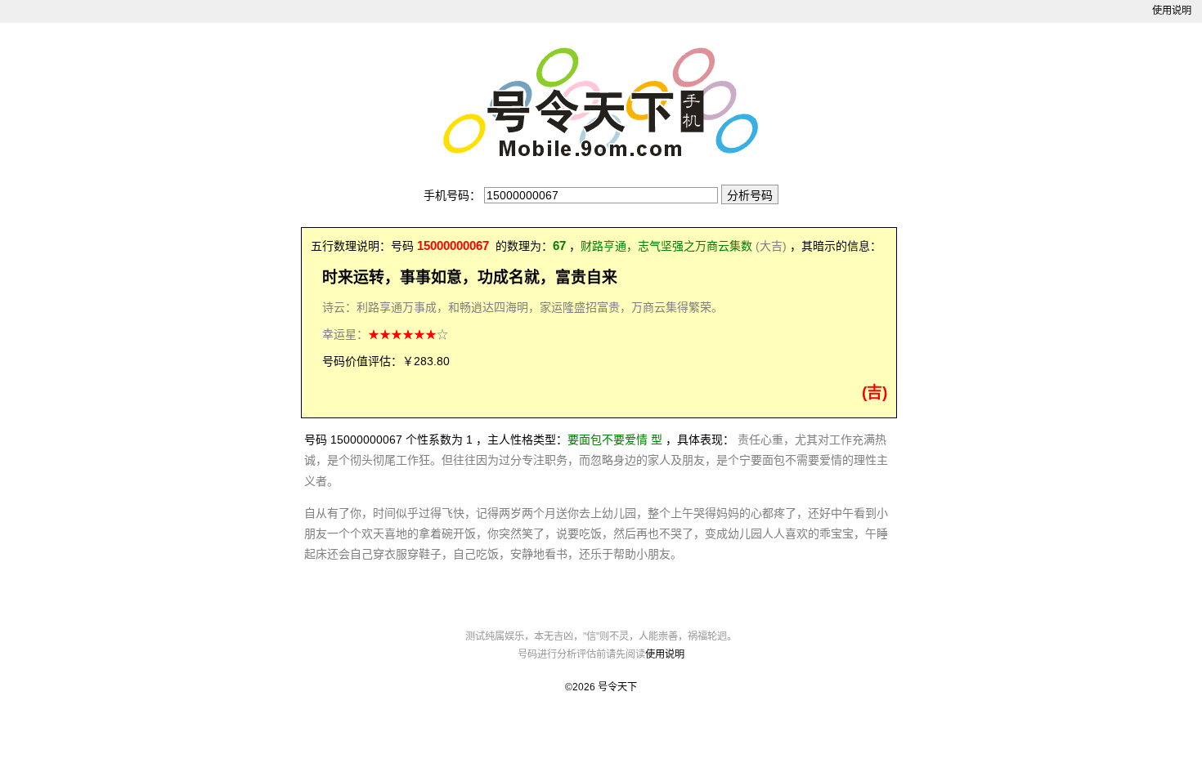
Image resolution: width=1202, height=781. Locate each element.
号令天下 (617, 687)
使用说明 (1171, 10)
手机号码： (452, 195)
